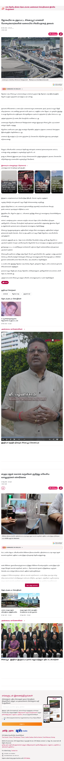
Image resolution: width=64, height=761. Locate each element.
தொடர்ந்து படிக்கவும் (32, 585)
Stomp (53, 737)
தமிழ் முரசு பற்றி (7, 745)
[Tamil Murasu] (8, 731)
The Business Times (18, 737)
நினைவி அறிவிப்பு (8, 747)
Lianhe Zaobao (29, 737)
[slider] (32, 437)
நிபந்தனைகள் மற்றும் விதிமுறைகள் (24, 745)
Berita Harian (38, 737)
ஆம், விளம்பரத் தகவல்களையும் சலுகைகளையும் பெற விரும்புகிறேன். (22, 718)
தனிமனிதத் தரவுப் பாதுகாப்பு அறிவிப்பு (12, 715)
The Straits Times (7, 737)
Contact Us (14, 751)
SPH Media (27, 758)
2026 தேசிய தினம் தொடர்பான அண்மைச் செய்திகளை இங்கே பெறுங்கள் (30, 8)
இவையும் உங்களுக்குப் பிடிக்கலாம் (13, 165)
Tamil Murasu (46, 737)
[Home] (21, 731)
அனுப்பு (22, 724)
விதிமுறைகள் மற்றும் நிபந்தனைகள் (27, 713)
